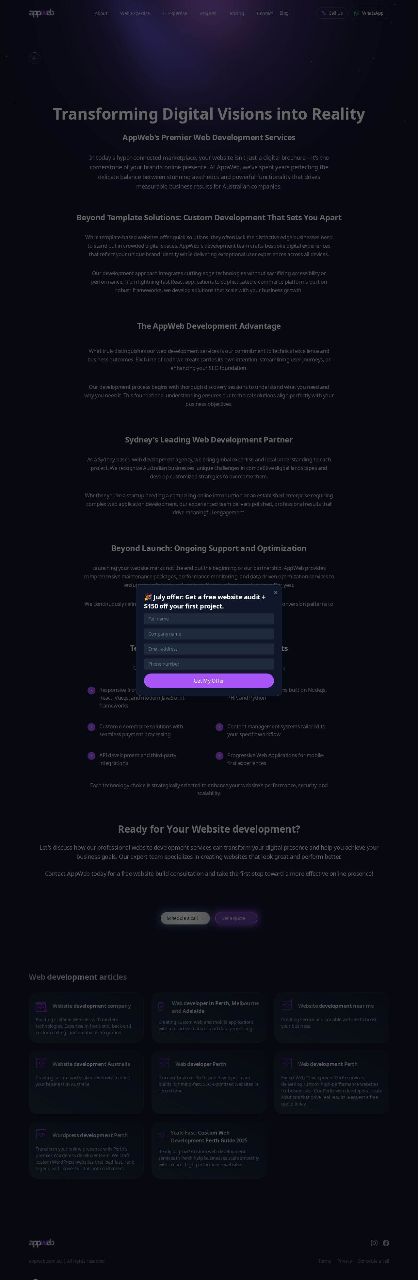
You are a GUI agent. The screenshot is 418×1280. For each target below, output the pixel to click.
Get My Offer (209, 680)
